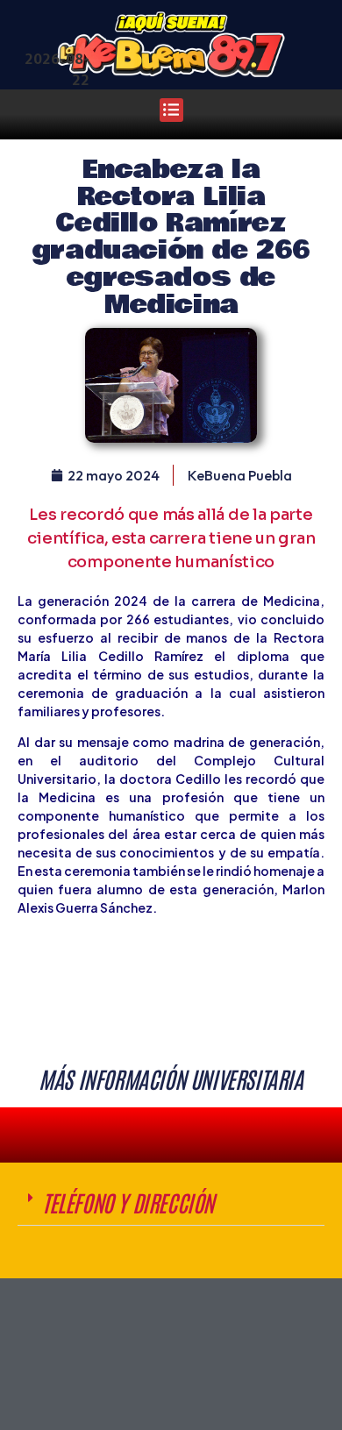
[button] (171, 110)
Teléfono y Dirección (128, 1202)
